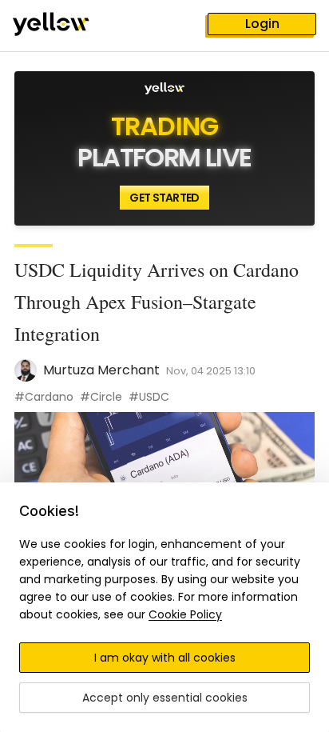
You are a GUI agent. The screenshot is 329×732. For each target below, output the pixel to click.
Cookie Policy (185, 614)
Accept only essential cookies (165, 698)
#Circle (101, 397)
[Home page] (64, 25)
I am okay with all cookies (165, 658)
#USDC (149, 397)
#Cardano (43, 397)
